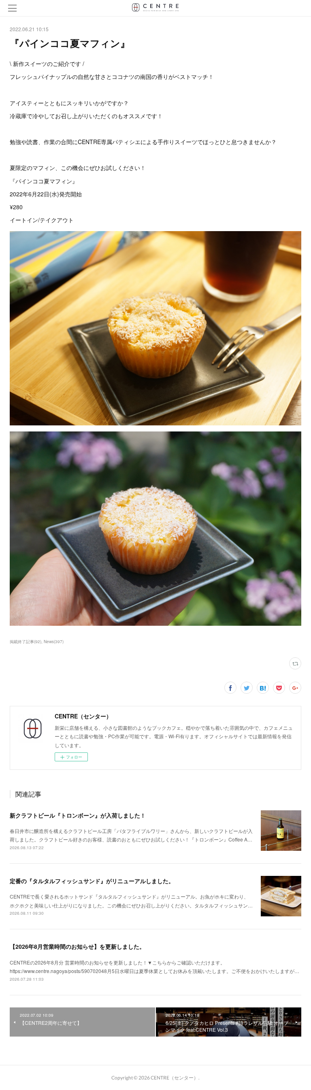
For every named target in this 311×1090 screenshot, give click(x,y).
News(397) (54, 641)
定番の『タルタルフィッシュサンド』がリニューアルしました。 (92, 881)
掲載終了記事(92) (25, 641)
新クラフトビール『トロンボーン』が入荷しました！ (78, 815)
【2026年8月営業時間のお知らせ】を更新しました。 (77, 946)
